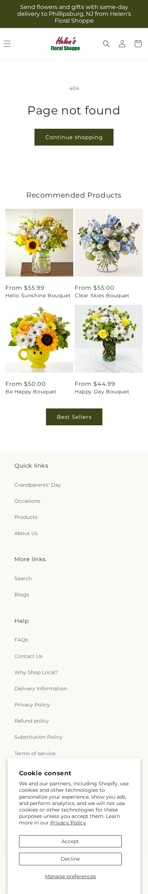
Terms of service (34, 753)
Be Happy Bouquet (31, 391)
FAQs (21, 640)
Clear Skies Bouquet (102, 295)
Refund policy (31, 721)
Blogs (21, 594)
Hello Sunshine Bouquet (38, 295)
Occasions (27, 501)
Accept (70, 841)
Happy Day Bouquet (102, 391)
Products (25, 517)
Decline (70, 859)
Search (23, 578)
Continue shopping (74, 137)
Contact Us (28, 656)
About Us (26, 533)
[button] (106, 44)
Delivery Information (40, 688)
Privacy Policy (68, 822)
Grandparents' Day (37, 485)
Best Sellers (74, 416)
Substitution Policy (38, 737)
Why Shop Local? (36, 672)
